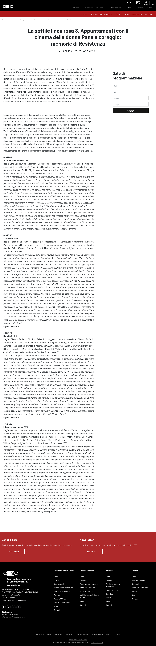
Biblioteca (129, 8)
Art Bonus (148, 14)
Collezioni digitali (112, 590)
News (127, 14)
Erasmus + (57, 595)
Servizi (118, 14)
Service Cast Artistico (62, 602)
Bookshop (109, 594)
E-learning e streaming (62, 591)
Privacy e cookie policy (54, 634)
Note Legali (69, 634)
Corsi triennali (59, 584)
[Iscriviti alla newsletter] (138, 2)
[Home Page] (8, 6)
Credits (117, 634)
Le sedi (56, 580)
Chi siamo (76, 8)
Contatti (149, 8)
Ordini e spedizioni (83, 634)
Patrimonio (84, 580)
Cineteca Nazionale (115, 8)
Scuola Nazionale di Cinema (94, 8)
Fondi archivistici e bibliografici (113, 585)
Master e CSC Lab (60, 599)
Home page (40, 634)
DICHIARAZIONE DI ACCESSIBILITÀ (78, 640)
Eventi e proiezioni (86, 591)
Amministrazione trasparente (101, 14)
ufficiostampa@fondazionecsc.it (13, 617)
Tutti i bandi (13, 552)
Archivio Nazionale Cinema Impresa (89, 596)
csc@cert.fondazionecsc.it (17, 600)
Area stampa (137, 14)
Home (85, 14)
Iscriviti (91, 552)
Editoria (140, 8)
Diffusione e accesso (87, 588)
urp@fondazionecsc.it (97, 642)
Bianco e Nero (137, 584)
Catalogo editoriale (138, 580)
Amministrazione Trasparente (101, 634)
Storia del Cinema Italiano (141, 588)
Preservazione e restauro (89, 584)
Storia (56, 577)
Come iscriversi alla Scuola (63, 588)
